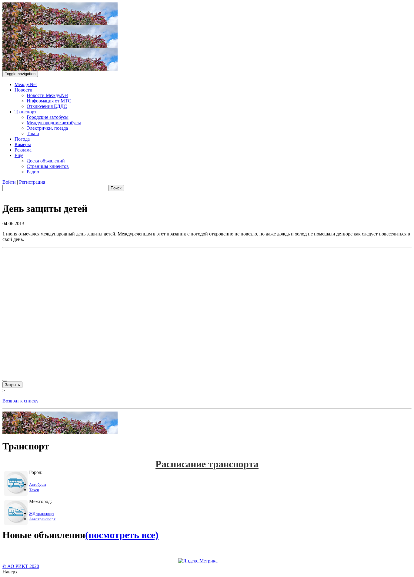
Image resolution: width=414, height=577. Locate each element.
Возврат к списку (20, 400)
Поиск (116, 188)
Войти (9, 182)
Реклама (23, 149)
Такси (33, 133)
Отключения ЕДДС (47, 106)
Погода (22, 139)
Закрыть (12, 384)
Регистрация (32, 182)
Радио (33, 171)
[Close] (4, 381)
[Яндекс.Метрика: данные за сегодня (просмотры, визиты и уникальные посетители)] (198, 561)
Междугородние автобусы (54, 122)
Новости (23, 89)
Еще (19, 155)
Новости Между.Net (47, 95)
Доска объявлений (46, 160)
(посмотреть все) (122, 534)
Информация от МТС (49, 100)
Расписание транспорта (207, 464)
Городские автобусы (47, 117)
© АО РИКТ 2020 (20, 566)
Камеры (23, 144)
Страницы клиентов (48, 166)
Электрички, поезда (47, 128)
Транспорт (25, 111)
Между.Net (26, 84)
